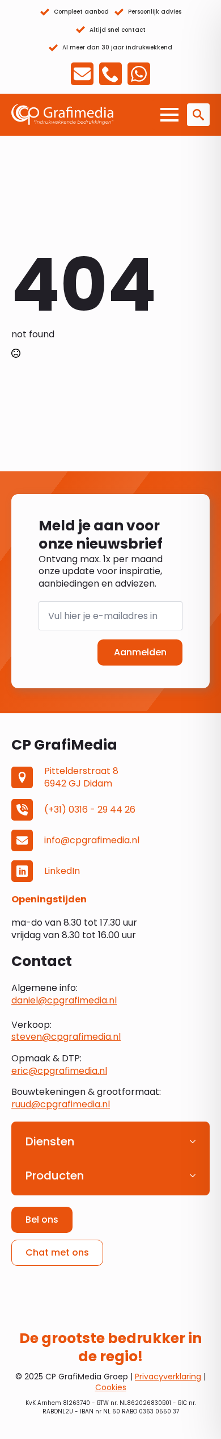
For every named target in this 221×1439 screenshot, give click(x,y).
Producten (55, 1175)
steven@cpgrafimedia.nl (66, 1036)
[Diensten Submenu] (196, 1141)
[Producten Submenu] (196, 1175)
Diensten (50, 1141)
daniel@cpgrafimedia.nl (64, 1000)
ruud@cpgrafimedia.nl (60, 1104)
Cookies (110, 1387)
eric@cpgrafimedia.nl (59, 1070)
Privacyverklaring (168, 1376)
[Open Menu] (169, 114)
